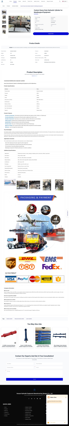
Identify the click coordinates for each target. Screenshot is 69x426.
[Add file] (48, 422)
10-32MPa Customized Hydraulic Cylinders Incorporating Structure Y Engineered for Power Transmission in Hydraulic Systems (9, 346)
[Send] (65, 422)
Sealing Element (28, 412)
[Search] (60, 1)
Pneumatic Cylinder (28, 410)
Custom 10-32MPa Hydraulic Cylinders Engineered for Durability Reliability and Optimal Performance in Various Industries (26, 346)
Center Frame (27, 417)
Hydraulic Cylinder (28, 407)
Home (5, 407)
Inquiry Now (50, 33)
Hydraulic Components (29, 415)
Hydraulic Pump (28, 419)
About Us (6, 410)
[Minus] (66, 397)
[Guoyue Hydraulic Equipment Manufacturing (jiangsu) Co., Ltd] (2, 1)
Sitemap (5, 415)
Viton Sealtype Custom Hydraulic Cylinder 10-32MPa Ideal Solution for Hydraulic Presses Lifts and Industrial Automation (60, 346)
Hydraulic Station (28, 408)
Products (6, 408)
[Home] (34, 390)
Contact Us (6, 412)
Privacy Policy (6, 414)
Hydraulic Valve (28, 414)
